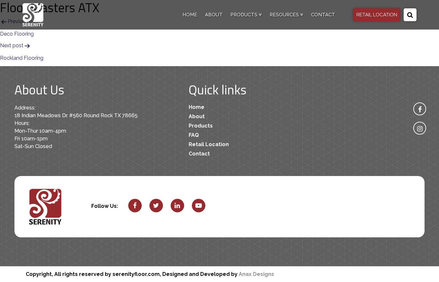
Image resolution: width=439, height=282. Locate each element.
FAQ (194, 135)
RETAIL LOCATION (376, 15)
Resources (285, 15)
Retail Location (209, 144)
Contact (323, 15)
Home (190, 15)
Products (244, 15)
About (214, 15)
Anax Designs (256, 274)
